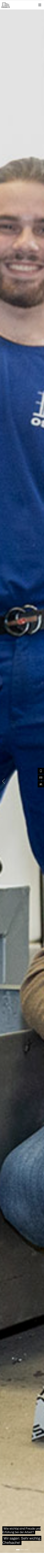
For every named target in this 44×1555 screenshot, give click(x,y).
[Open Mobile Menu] (39, 4)
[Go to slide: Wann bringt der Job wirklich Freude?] (22, 1549)
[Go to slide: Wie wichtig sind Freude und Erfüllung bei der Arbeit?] (18, 1549)
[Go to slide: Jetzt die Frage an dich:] (26, 1549)
